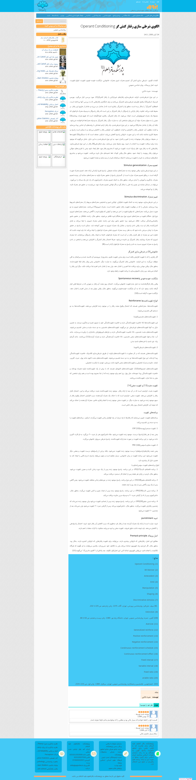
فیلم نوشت (118, 765)
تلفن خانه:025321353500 (80, 754)
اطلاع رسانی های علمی (152, 15)
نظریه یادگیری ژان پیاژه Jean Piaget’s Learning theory (37, 97)
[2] (146, 101)
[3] (71, 115)
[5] (78, 134)
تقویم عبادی (107, 15)
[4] (137, 125)
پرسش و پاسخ (116, 15)
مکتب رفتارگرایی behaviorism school (47, 768)
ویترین (62, 15)
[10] (136, 293)
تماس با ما (145, 2)
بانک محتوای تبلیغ (138, 15)
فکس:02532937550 (82, 757)
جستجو (138, 2)
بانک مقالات (126, 15)
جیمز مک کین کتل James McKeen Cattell (43, 56)
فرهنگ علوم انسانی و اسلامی (75, 15)
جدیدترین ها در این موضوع (57, 46)
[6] (93, 143)
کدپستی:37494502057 (81, 760)
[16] (138, 445)
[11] (88, 336)
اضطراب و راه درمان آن (50, 49)
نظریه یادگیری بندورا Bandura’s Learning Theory (40, 90)
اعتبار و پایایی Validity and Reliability (44, 104)
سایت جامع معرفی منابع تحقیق (111, 749)
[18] (139, 480)
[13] (145, 386)
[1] (97, 97)
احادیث (88, 15)
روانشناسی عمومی (60, 30)
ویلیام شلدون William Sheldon (47, 78)
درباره (88, 768)
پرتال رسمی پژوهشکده (114, 746)
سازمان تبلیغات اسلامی (114, 743)
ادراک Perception (51, 111)
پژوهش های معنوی (115, 768)
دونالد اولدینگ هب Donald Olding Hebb (43, 71)
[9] (149, 252)
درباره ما (152, 2)
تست (48, 15)
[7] (95, 206)
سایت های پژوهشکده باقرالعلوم (56, 127)
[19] (141, 490)
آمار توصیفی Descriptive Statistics (45, 118)
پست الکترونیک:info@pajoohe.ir (80, 764)
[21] (74, 550)
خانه (158, 2)
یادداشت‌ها (55, 15)
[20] (141, 501)
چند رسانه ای (97, 15)
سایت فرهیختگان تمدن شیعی (111, 757)
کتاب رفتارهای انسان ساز (49, 37)
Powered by (185, 779)
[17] (139, 469)
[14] (129, 386)
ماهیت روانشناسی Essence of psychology (47, 761)
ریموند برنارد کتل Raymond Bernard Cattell (41, 64)
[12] (136, 368)
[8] (103, 244)
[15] (138, 428)
